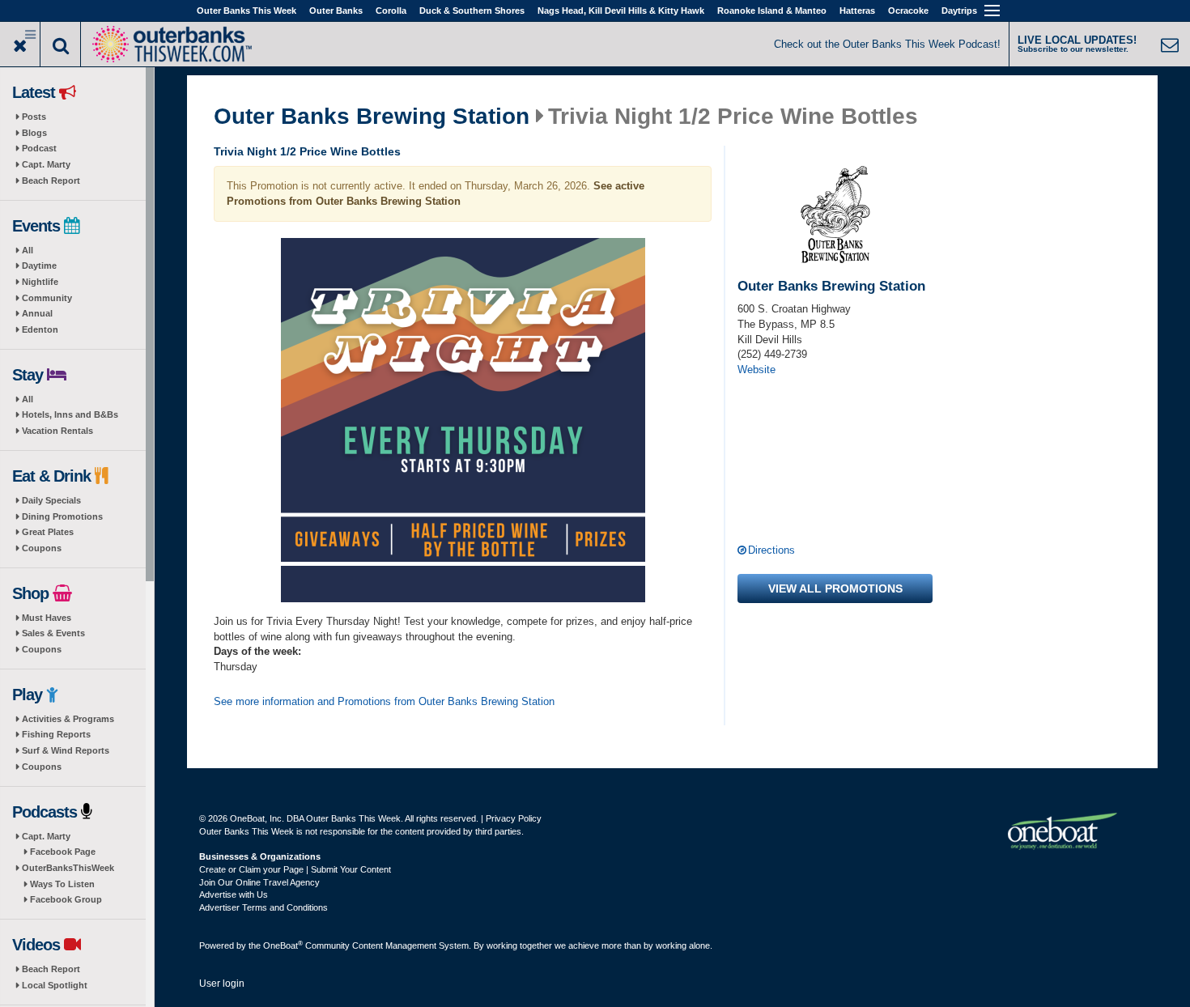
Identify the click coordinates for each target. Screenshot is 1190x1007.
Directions (771, 550)
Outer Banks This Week (246, 10)
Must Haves (46, 617)
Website (756, 369)
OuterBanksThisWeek (68, 868)
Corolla (391, 10)
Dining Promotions (62, 516)
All (27, 250)
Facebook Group (66, 899)
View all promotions (835, 588)
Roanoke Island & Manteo (772, 10)
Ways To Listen (62, 884)
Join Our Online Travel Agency (259, 882)
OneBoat (283, 945)
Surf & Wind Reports (65, 750)
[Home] (172, 42)
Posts (34, 116)
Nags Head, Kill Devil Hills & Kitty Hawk (621, 10)
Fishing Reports (56, 734)
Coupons (42, 548)
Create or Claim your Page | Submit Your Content (295, 869)
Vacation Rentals (57, 431)
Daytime (39, 265)
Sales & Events (53, 633)
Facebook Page (63, 851)
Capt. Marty (46, 164)
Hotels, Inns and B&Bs (70, 414)
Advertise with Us (233, 894)
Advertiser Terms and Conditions (263, 907)
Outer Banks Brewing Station (371, 116)
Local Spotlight (54, 985)
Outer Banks (336, 10)
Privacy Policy (514, 818)
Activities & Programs (68, 719)
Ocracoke (908, 10)
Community (47, 298)
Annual (37, 313)
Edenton (40, 329)
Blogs (34, 133)
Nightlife (40, 282)
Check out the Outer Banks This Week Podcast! (887, 44)
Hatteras (857, 10)
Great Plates (48, 532)
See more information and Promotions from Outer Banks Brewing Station (384, 701)
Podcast (39, 148)
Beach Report (51, 180)
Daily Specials (51, 500)
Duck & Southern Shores (472, 10)
